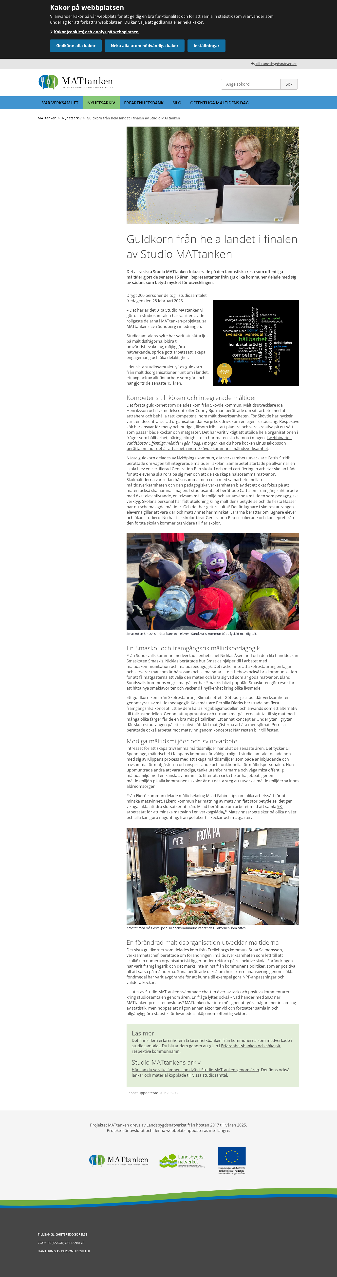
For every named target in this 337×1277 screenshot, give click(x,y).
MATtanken (47, 118)
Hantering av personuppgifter (64, 1251)
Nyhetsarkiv (101, 103)
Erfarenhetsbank (144, 103)
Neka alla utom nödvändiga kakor (144, 45)
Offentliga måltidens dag (219, 103)
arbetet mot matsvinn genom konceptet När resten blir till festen (218, 730)
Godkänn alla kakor (75, 45)
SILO (176, 103)
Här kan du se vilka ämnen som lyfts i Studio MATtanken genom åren (195, 1069)
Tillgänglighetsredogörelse (62, 1234)
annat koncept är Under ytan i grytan (258, 719)
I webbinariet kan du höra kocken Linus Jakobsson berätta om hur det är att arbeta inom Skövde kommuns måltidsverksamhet (209, 443)
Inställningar (206, 45)
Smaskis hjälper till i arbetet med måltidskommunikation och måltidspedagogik (197, 663)
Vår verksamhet (60, 103)
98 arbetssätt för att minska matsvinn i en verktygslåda (205, 809)
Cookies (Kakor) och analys (61, 1242)
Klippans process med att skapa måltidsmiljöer (190, 759)
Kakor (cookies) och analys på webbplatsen (96, 32)
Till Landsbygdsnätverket (276, 63)
